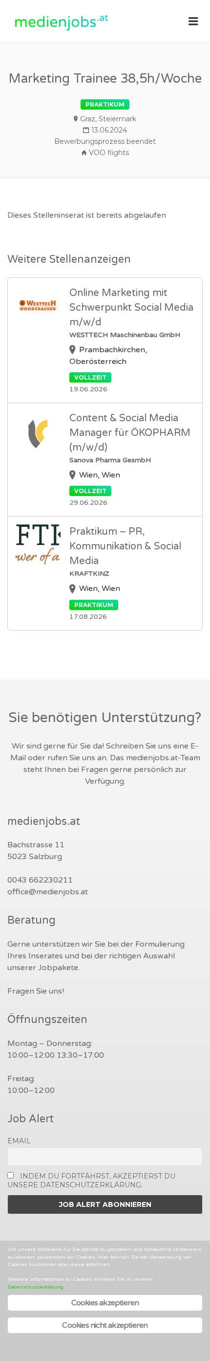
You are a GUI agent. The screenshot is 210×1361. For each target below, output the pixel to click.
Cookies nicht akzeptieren (104, 1325)
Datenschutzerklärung (35, 1287)
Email (19, 1140)
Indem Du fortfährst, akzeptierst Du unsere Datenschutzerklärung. (91, 1180)
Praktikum (105, 104)
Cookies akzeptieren (105, 1303)
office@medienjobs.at (47, 892)
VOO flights (109, 152)
